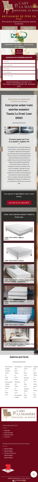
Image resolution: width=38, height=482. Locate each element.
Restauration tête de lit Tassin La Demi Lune (16, 373)
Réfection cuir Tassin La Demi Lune (16, 387)
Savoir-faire (8, 432)
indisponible (10, 28)
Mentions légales (25, 478)
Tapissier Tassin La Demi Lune (26, 393)
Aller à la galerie (19, 203)
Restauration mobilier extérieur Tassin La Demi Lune (7, 373)
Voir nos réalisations (19, 52)
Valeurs (7, 430)
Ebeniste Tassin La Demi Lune (26, 382)
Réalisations (8, 435)
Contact (7, 437)
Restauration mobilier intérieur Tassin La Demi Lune (7, 388)
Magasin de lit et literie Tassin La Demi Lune (35, 374)
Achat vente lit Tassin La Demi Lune (35, 390)
